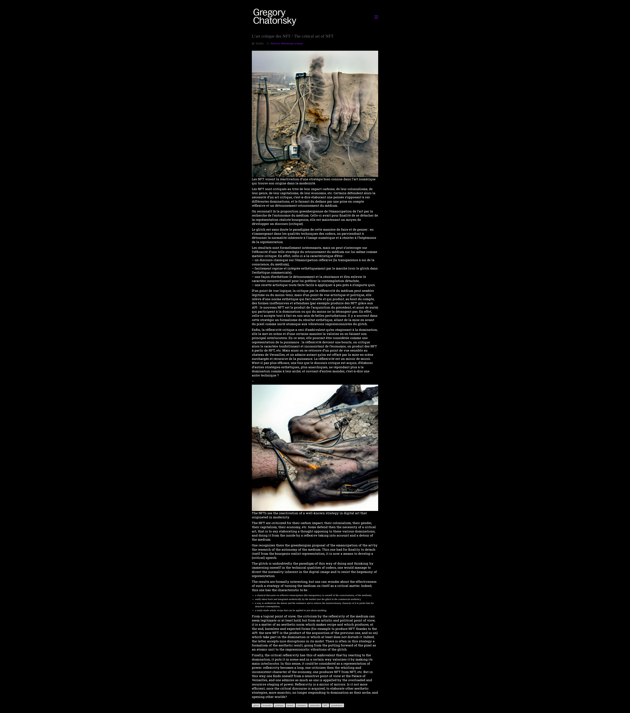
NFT (325, 705)
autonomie (315, 705)
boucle (290, 705)
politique (279, 705)
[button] (376, 17)
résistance (301, 705)
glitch (256, 705)
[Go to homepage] (276, 17)
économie (267, 705)
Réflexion (275, 43)
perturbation (336, 705)
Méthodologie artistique (292, 43)
